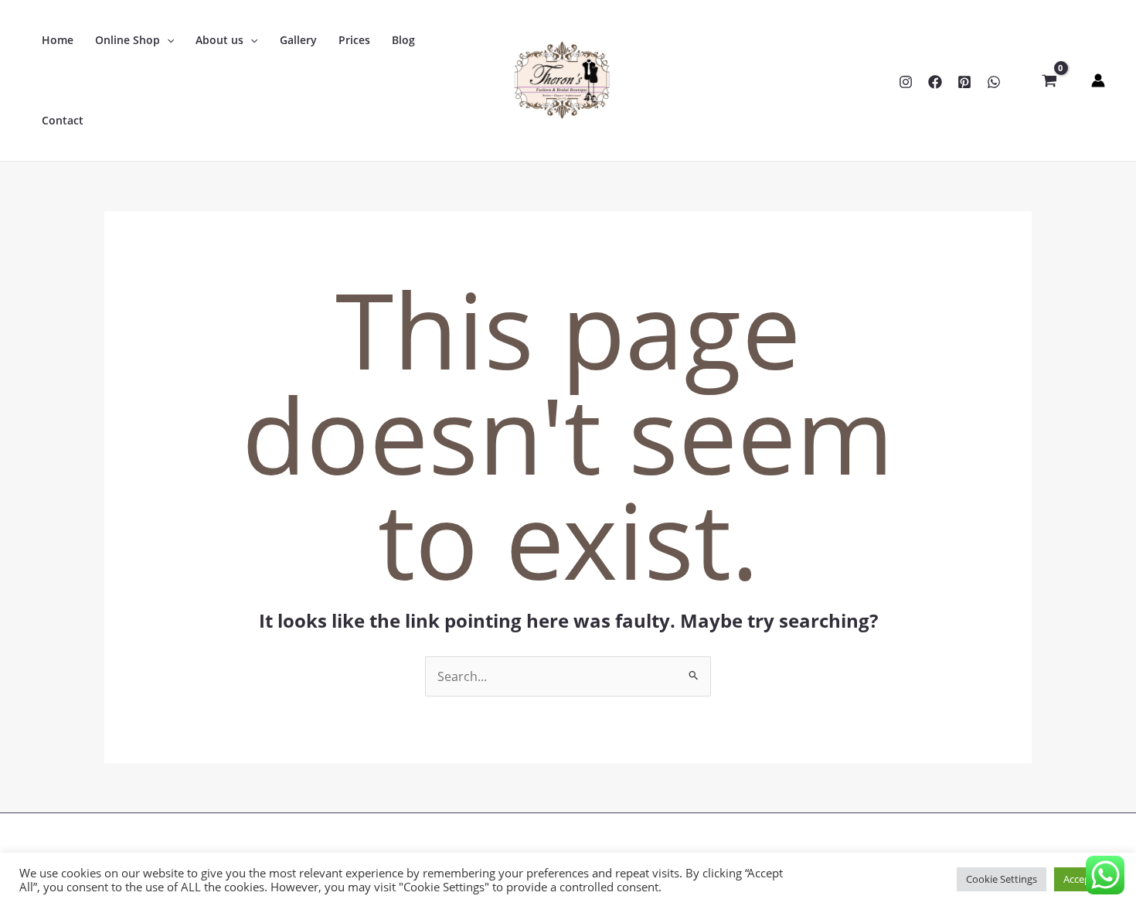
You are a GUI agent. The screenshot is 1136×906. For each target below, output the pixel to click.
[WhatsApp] (994, 82)
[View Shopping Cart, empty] (1049, 80)
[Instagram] (906, 82)
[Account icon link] (1098, 80)
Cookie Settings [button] (1001, 879)
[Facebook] (935, 82)
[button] (167, 40)
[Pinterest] (964, 82)
